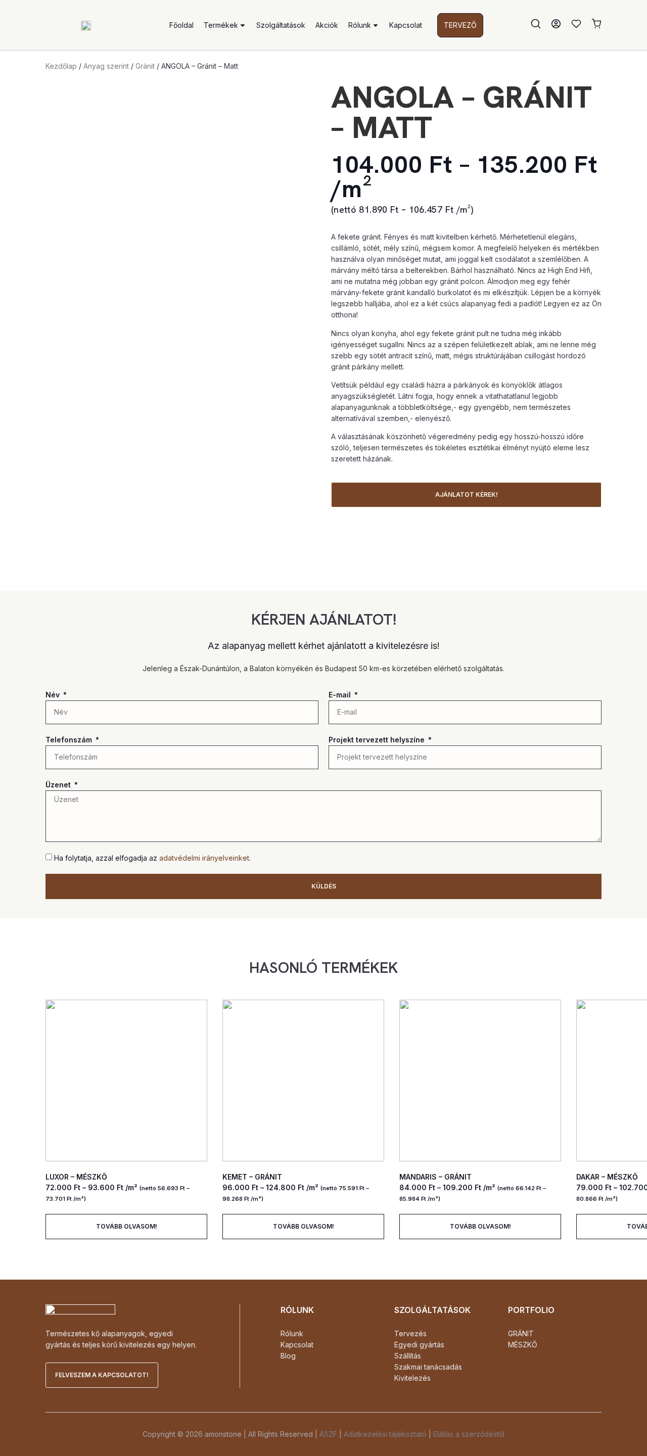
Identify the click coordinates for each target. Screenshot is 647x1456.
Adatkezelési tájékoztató (385, 1434)
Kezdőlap (61, 66)
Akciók (326, 25)
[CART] (596, 24)
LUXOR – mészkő (76, 1176)
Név (53, 694)
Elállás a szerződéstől (468, 1434)
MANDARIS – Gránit (435, 1176)
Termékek (221, 25)
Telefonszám (69, 739)
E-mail (341, 694)
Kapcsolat (405, 25)
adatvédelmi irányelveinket (204, 858)
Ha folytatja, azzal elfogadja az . (152, 858)
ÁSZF (328, 1434)
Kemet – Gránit (252, 1176)
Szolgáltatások (280, 25)
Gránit (145, 66)
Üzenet (59, 784)
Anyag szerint (106, 66)
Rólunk (359, 25)
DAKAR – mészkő (607, 1176)
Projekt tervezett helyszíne (378, 739)
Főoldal (181, 25)
